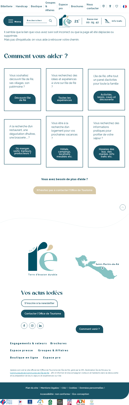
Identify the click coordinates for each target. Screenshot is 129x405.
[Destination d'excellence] (20, 401)
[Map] (103, 6)
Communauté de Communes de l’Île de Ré (29, 373)
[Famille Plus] (41, 401)
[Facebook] (24, 326)
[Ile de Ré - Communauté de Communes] (60, 401)
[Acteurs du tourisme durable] (92, 401)
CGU (63, 387)
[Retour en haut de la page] (123, 208)
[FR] (124, 6)
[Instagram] (32, 326)
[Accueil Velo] (51, 401)
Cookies (73, 387)
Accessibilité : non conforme (55, 394)
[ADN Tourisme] (81, 401)
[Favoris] (117, 6)
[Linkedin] (40, 326)
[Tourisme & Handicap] (30, 401)
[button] (124, 6)
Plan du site (32, 387)
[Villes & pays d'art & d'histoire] (70, 401)
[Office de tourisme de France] (7, 401)
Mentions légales (50, 387)
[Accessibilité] (110, 6)
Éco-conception (80, 394)
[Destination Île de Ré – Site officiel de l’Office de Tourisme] (64, 21)
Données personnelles (91, 387)
